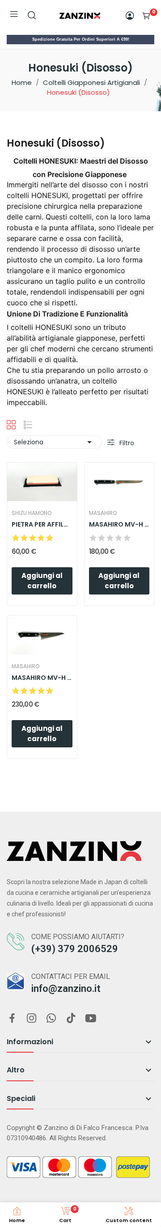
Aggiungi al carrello (42, 580)
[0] (146, 15)
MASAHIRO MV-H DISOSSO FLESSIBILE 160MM (119, 524)
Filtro (126, 443)
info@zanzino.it (66, 988)
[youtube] (90, 1019)
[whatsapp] (51, 1019)
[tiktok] (71, 1019)
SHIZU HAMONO (31, 513)
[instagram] (31, 1019)
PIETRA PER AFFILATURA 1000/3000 (42, 524)
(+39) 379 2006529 (74, 948)
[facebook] (12, 1019)
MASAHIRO (103, 513)
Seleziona (54, 442)
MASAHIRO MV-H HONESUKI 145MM (42, 678)
